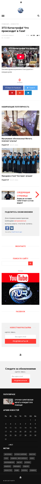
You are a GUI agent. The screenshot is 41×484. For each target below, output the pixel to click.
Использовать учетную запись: (19, 224)
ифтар (19, 462)
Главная (5, 24)
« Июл (10, 445)
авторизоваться (20, 221)
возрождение (9, 462)
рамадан (17, 466)
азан (32, 458)
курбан (27, 462)
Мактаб (32, 454)
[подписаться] (20, 304)
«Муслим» (8, 454)
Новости (15, 24)
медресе (7, 466)
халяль (24, 470)
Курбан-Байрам (20, 454)
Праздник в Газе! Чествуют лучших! (17, 176)
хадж (17, 470)
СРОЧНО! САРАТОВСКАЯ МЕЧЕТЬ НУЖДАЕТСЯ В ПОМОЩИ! (24, 402)
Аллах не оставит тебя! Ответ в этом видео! (25, 201)
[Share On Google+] (20, 93)
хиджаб (33, 470)
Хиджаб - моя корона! (19, 458)
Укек (6, 458)
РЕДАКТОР (5, 145)
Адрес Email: (10, 332)
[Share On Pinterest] (12, 93)
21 (25, 432)
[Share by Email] (28, 93)
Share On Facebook (14, 88)
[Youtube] (21, 2)
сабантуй (8, 470)
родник (26, 466)
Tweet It (32, 88)
